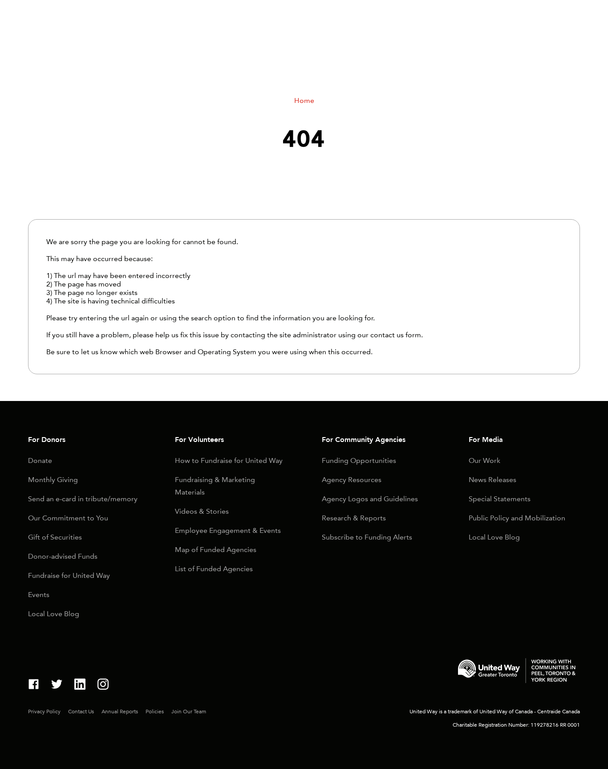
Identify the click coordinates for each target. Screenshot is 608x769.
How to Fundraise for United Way (229, 460)
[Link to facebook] (33, 685)
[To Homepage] (517, 672)
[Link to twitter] (56, 685)
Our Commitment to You (68, 518)
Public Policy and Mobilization (517, 518)
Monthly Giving (53, 479)
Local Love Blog (53, 613)
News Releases (492, 479)
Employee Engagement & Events (228, 530)
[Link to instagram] (103, 685)
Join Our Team (188, 711)
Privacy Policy (44, 711)
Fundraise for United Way (69, 575)
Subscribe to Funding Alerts (367, 537)
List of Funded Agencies (214, 568)
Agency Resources (351, 479)
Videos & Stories (202, 511)
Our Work (484, 460)
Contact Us (81, 711)
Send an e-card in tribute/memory (83, 499)
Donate (40, 460)
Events (38, 594)
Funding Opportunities (359, 460)
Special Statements (500, 499)
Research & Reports (354, 518)
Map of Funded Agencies (215, 549)
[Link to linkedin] (79, 685)
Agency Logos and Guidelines (370, 499)
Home (304, 100)
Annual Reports (119, 711)
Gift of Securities (55, 537)
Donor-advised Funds (62, 556)
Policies (155, 711)
